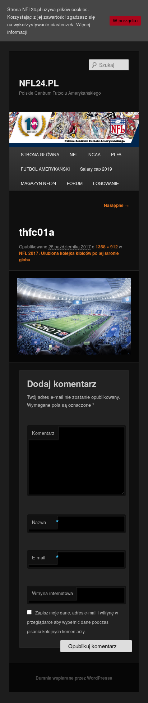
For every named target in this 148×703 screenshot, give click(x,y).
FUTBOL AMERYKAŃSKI (45, 169)
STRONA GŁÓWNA (40, 154)
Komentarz (43, 432)
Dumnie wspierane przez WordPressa (74, 678)
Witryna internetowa (52, 593)
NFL (74, 154)
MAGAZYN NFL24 (38, 183)
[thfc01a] (74, 316)
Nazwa (44, 522)
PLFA (116, 154)
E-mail (44, 557)
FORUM (75, 183)
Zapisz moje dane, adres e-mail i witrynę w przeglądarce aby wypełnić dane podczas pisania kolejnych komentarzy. (72, 622)
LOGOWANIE (106, 183)
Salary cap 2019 (96, 169)
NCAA (94, 154)
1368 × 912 (107, 246)
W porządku (125, 20)
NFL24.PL (39, 83)
